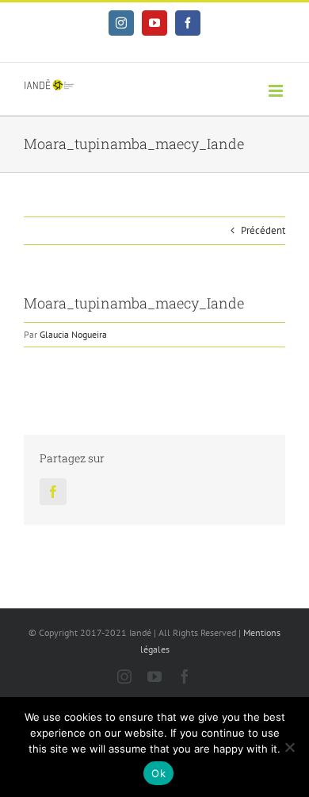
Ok (158, 773)
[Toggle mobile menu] (277, 90)
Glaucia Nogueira (73, 334)
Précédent (263, 230)
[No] (289, 747)
